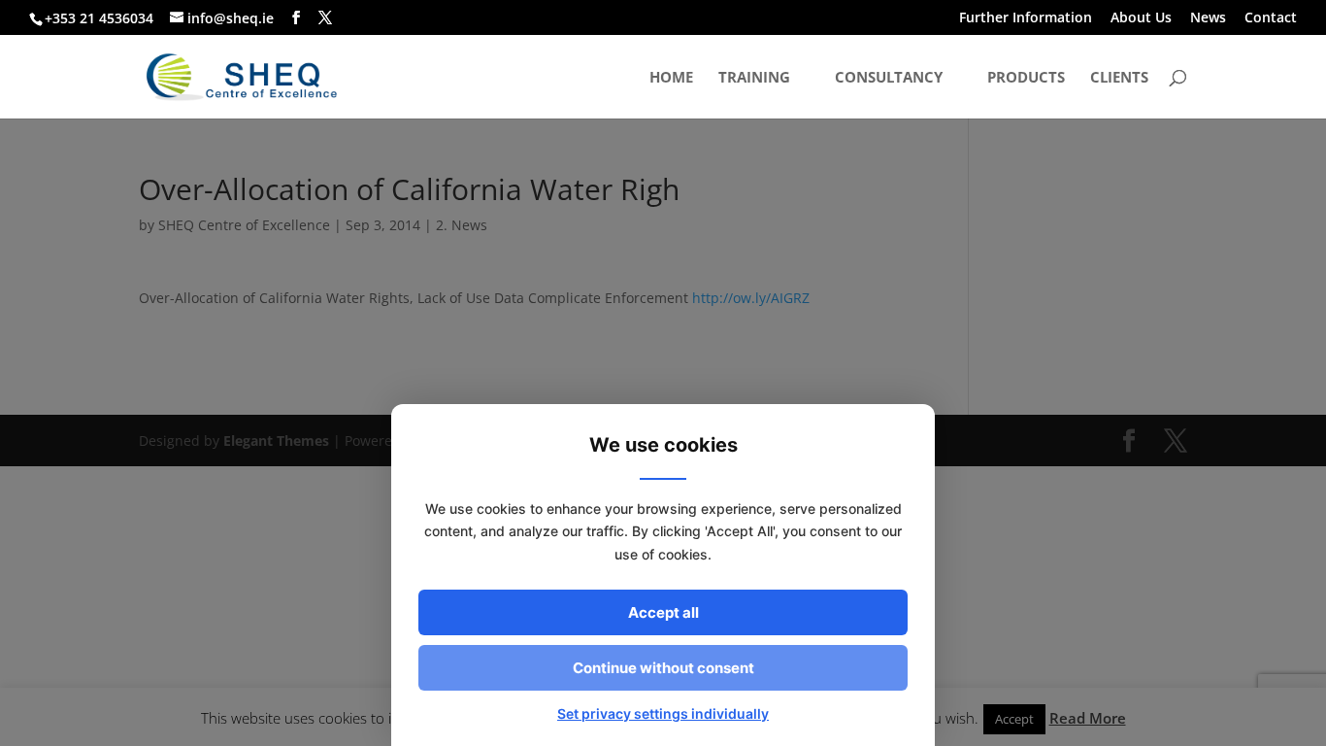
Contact (1270, 18)
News (1208, 18)
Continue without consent (663, 668)
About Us (1141, 18)
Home (671, 78)
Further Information (1025, 18)
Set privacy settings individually (663, 713)
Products (1026, 78)
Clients (1119, 78)
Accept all (663, 612)
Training (754, 78)
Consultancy (889, 78)
